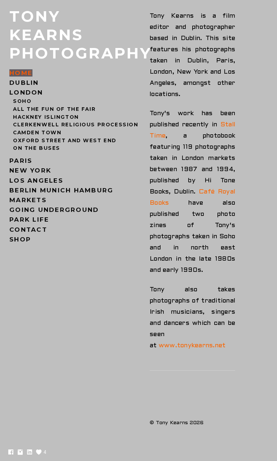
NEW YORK (30, 170)
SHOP (20, 239)
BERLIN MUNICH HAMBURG (61, 190)
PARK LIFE (29, 219)
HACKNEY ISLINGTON (46, 117)
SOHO (22, 101)
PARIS (20, 160)
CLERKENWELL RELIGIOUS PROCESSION (75, 124)
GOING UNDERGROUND (54, 209)
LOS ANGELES (36, 180)
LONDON (26, 92)
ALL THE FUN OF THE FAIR (54, 109)
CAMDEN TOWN (37, 132)
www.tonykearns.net (192, 346)
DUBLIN (24, 82)
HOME (20, 73)
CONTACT (28, 229)
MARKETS (28, 200)
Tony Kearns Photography (80, 34)
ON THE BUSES (36, 148)
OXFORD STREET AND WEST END (64, 140)
